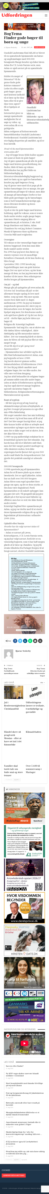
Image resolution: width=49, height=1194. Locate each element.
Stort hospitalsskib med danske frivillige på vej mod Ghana (24, 1084)
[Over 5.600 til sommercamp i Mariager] (35, 755)
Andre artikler (39, 47)
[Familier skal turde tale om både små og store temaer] (13, 755)
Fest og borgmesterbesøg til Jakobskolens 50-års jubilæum (25, 1094)
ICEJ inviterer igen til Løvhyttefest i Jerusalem (22, 1142)
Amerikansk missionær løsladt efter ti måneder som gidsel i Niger (23, 1123)
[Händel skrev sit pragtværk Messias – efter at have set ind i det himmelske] (13, 721)
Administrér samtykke (13, 1175)
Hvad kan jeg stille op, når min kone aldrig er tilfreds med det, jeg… (25, 1152)
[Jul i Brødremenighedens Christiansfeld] (13, 692)
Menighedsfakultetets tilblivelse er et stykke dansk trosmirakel (22, 1113)
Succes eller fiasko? (14, 1066)
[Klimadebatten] (35, 721)
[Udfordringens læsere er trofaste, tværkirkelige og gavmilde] (35, 692)
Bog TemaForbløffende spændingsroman (11, 671)
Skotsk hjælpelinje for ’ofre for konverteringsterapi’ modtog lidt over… (24, 1133)
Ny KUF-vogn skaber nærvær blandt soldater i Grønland (22, 1074)
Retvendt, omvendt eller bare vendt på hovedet (23, 1104)
